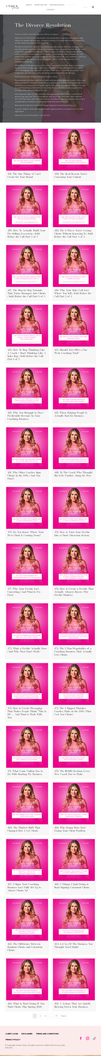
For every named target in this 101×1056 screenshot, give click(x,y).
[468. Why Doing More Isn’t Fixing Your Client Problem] (74, 808)
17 (56, 1016)
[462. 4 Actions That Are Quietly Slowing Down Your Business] (74, 984)
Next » (63, 1016)
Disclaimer (26, 1034)
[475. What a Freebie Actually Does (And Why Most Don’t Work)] (27, 630)
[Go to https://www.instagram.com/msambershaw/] (87, 1038)
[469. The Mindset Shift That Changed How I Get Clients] (27, 808)
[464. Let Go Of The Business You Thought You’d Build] (74, 926)
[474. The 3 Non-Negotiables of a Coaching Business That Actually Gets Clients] (74, 630)
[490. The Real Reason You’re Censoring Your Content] (74, 155)
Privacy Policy (13, 1040)
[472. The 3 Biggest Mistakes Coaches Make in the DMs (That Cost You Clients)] (74, 692)
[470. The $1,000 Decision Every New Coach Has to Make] (74, 752)
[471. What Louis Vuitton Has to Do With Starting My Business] (27, 752)
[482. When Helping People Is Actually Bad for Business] (74, 395)
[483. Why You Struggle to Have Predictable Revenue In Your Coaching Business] (27, 395)
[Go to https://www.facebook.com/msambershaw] (80, 1038)
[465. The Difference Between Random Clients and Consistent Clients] (27, 926)
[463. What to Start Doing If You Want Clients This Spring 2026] (27, 984)
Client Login (11, 1034)
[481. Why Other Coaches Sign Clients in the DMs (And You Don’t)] (27, 454)
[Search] (93, 7)
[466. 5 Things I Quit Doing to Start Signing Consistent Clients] (74, 866)
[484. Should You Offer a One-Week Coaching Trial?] (74, 334)
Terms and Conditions (47, 1034)
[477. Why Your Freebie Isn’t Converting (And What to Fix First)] (27, 571)
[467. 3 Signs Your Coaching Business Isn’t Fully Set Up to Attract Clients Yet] (27, 866)
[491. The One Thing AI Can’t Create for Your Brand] (27, 155)
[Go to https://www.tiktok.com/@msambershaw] (94, 1038)
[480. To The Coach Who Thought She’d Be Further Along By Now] (74, 454)
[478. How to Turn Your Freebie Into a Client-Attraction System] (74, 513)
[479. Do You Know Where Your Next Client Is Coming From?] (27, 513)
